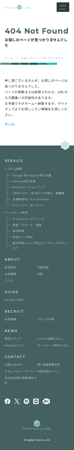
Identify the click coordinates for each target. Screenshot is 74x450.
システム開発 (13, 169)
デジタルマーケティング (28, 219)
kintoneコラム (15, 345)
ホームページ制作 (16, 212)
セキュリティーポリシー (21, 371)
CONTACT (15, 357)
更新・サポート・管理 (27, 225)
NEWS (11, 331)
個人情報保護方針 (48, 364)
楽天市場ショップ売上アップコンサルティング (39, 245)
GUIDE (12, 292)
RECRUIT (14, 311)
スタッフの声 (45, 319)
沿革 (40, 274)
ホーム (10, 123)
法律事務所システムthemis (31, 199)
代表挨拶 (43, 267)
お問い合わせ (13, 364)
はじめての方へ (15, 300)
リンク (9, 280)
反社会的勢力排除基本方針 (21, 380)
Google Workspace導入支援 (32, 175)
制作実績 (18, 231)
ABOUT (12, 259)
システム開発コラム (50, 339)
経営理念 (10, 267)
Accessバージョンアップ (29, 187)
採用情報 (10, 319)
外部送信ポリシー (48, 371)
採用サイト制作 (23, 237)
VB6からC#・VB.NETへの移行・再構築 (38, 193)
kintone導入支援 (24, 181)
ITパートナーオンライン (29, 205)
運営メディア (13, 339)
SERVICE (14, 161)
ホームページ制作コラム (53, 345)
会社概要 (10, 274)
